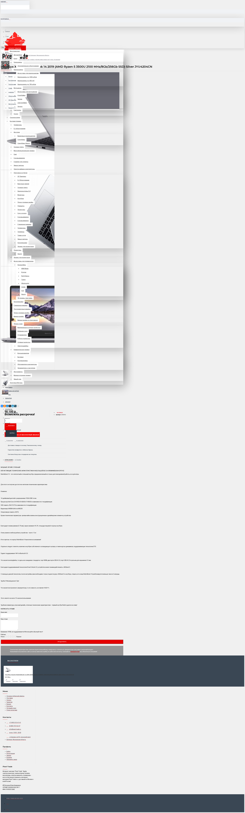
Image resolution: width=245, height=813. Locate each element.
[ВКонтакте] (2, 406)
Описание (9, 460)
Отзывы (18, 460)
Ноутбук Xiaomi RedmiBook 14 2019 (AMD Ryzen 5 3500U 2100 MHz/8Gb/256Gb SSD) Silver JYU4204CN (39, 674)
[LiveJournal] (15, 406)
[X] (10, 406)
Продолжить (62, 641)
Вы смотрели (12, 661)
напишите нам (74, 651)
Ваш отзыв (4, 619)
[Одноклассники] (4, 406)
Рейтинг (3, 634)
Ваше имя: (4, 612)
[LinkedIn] (12, 406)
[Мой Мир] (7, 406)
